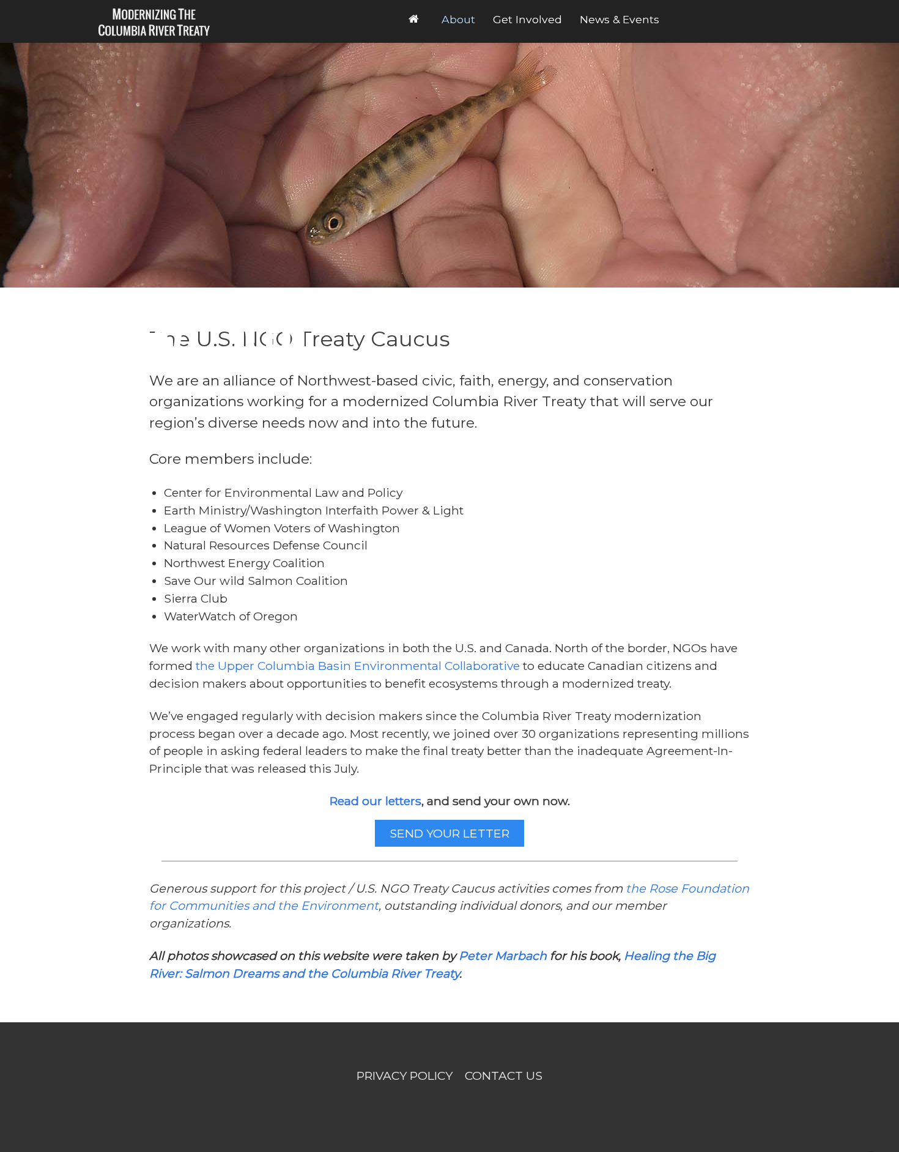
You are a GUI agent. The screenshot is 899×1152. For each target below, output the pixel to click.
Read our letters (375, 800)
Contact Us (503, 1075)
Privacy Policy (405, 1075)
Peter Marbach (503, 955)
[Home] (416, 18)
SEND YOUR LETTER (449, 833)
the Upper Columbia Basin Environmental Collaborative (358, 665)
